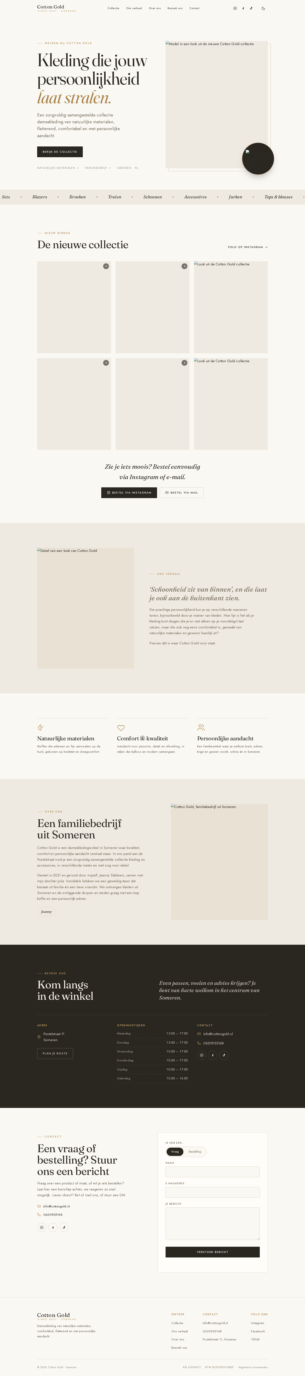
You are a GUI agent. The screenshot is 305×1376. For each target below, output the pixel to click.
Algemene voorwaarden (253, 1367)
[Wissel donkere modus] (263, 8)
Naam (170, 1163)
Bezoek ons (175, 8)
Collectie (113, 8)
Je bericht (174, 1204)
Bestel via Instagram (131, 493)
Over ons (155, 8)
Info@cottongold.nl (218, 1033)
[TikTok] (251, 8)
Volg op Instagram (245, 247)
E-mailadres (175, 1183)
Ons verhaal (134, 8)
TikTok (255, 1339)
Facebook (258, 1331)
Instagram (257, 1323)
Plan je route (55, 1053)
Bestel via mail (184, 493)
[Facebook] (243, 8)
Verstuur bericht (213, 1252)
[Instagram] (235, 8)
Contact (194, 8)
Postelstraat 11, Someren (219, 1339)
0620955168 (213, 1043)
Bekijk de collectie (60, 152)
